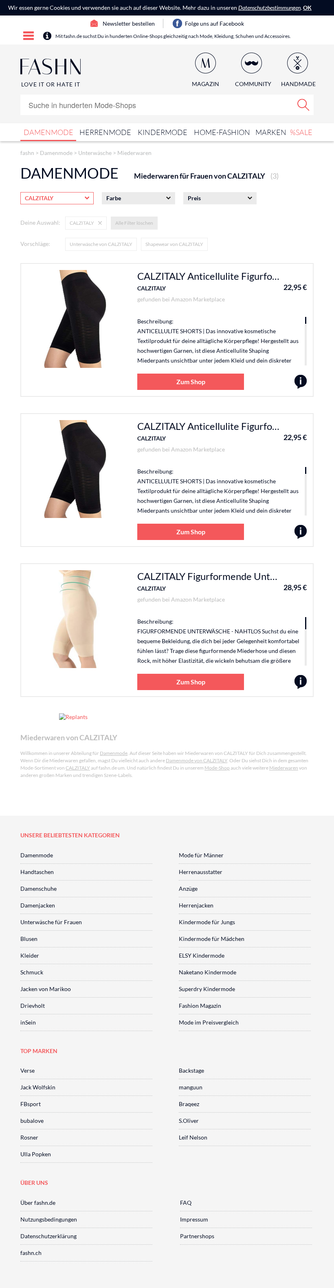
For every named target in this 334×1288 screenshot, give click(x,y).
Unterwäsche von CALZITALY (101, 244)
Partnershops (197, 1236)
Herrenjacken (196, 905)
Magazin (205, 83)
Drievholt (32, 1005)
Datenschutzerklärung (48, 1236)
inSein (28, 1022)
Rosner (29, 1137)
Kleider (29, 955)
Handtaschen (37, 871)
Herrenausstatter (200, 871)
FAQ (185, 1202)
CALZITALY (151, 288)
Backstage (191, 1070)
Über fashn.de (37, 1202)
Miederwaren (134, 152)
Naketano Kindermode (207, 972)
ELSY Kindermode (201, 955)
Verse (27, 1070)
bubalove (32, 1120)
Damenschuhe (38, 888)
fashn (27, 152)
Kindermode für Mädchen (211, 938)
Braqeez (189, 1103)
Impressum (194, 1219)
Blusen (28, 938)
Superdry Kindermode (207, 988)
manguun (190, 1087)
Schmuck (31, 972)
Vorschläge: (35, 243)
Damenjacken (37, 905)
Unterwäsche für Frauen (51, 921)
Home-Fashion (222, 132)
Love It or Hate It (50, 84)
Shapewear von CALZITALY (174, 244)
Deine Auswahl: (40, 222)
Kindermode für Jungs (207, 921)
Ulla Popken (35, 1154)
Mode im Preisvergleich (209, 1022)
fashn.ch (31, 1252)
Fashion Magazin (200, 1005)
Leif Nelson (193, 1137)
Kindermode (162, 132)
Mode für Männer (201, 855)
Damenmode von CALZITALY (196, 760)
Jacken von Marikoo (45, 988)
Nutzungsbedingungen (48, 1219)
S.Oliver (189, 1120)
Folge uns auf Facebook (214, 23)
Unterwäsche (95, 152)
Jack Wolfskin (37, 1087)
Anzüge (188, 888)
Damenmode (48, 132)
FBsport (30, 1103)
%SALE (301, 132)
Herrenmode (105, 132)
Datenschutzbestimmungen (269, 7)
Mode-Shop (217, 768)
